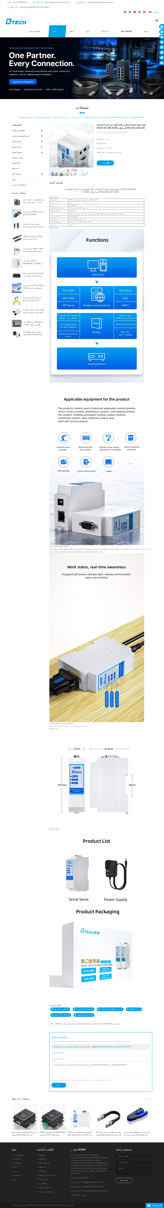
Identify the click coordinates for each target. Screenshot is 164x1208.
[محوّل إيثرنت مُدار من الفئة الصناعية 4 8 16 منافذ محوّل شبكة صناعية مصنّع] (16, 226)
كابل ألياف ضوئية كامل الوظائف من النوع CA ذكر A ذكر (32, 237)
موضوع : (92, 1046)
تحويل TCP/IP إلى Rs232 (62, 1015)
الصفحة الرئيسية (34, 31)
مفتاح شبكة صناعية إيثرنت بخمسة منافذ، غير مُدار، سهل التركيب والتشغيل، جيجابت (33, 274)
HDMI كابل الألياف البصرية (47, 1175)
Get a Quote (126, 31)
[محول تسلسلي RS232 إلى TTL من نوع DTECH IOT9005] (16, 214)
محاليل (71, 31)
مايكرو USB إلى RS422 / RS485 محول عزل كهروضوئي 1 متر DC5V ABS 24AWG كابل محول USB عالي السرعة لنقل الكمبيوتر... (108, 1133)
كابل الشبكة (16, 163)
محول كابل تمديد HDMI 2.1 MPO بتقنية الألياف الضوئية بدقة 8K (33, 250)
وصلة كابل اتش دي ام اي (46, 1192)
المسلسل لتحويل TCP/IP (85, 1015)
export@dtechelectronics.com (57, 2)
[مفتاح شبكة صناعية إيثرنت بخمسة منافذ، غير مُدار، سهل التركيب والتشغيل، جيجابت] (16, 275)
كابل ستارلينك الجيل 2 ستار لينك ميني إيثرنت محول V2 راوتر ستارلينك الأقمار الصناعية (136, 1133)
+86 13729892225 (19, 2)
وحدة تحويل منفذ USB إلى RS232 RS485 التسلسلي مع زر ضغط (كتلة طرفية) (33, 287)
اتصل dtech (17, 1163)
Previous (146, 1098)
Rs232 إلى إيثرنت (135, 1009)
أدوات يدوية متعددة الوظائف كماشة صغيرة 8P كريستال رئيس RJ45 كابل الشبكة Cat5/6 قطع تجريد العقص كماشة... (81, 1133)
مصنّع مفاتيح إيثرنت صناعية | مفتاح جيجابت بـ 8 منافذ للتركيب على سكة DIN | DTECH (33, 201)
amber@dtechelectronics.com (100, 2)
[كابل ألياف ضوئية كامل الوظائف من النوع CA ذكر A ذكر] (16, 239)
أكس (15, 1179)
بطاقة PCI (15, 168)
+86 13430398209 (81, 1178)
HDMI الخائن (43, 1167)
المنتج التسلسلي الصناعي (20, 136)
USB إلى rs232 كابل (45, 1188)
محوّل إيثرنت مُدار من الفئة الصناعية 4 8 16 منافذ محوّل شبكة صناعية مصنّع (33, 225)
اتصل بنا (103, 163)
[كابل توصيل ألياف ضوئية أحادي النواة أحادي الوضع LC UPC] (16, 300)
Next (150, 1098)
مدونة (15, 1171)
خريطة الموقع (18, 1175)
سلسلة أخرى (16, 174)
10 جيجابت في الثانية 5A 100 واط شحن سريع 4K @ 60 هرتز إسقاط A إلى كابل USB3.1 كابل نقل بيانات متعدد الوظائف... (52, 1133)
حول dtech (17, 1159)
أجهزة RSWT (43, 1183)
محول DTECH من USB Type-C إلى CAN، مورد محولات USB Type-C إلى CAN (33, 323)
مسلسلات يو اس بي (19, 184)
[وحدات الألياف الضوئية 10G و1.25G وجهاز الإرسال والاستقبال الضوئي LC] (16, 312)
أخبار (87, 31)
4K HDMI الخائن (44, 1179)
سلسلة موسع (16, 147)
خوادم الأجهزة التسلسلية (61, 1009)
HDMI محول (42, 1171)
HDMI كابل (42, 1155)
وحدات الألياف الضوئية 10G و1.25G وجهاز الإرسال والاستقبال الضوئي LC (33, 311)
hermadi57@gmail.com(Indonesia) (34, 7)
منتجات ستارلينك (17, 157)
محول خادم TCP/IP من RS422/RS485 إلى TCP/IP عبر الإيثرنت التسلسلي (33, 262)
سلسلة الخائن (17, 141)
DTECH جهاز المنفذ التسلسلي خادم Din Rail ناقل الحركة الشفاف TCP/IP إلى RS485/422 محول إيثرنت (87, 1024)
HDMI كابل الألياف (44, 1163)
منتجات (54, 31)
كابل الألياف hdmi (18, 130)
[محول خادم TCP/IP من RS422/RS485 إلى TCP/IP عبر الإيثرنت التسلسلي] (16, 263)
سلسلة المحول (17, 152)
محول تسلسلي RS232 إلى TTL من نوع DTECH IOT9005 (33, 213)
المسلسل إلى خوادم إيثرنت (85, 1009)
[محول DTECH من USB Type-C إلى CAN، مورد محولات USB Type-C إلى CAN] (16, 323)
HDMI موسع (42, 1159)
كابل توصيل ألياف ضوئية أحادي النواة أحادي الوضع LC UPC (32, 299)
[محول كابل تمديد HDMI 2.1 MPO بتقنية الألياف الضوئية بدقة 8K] (16, 251)
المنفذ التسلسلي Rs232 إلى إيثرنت (111, 1009)
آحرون (14, 179)
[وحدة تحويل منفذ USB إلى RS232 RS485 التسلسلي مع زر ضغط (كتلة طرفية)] (16, 288)
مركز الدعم (105, 31)
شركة (146, 31)
